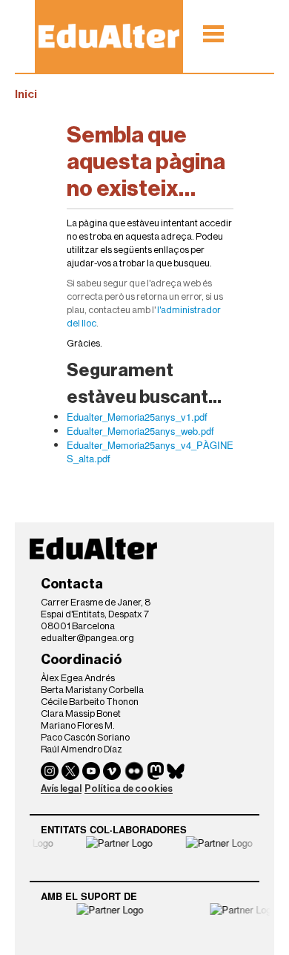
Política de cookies (128, 788)
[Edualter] (109, 36)
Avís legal (61, 788)
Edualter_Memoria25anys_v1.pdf (137, 417)
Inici (26, 94)
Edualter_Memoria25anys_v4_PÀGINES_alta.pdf (150, 451)
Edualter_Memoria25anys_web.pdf (140, 431)
